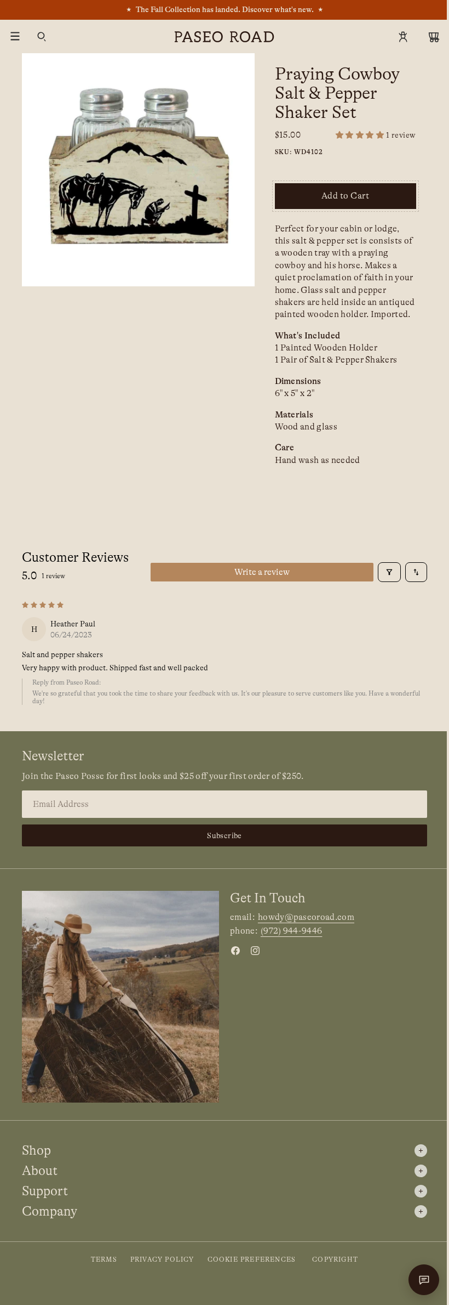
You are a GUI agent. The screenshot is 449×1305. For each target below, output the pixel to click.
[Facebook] (235, 950)
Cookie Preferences (252, 1259)
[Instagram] (255, 950)
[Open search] (41, 37)
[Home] (224, 37)
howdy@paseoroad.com (306, 917)
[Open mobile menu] (15, 37)
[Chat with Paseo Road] (423, 1279)
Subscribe (224, 835)
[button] (376, 135)
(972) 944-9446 (291, 931)
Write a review (262, 572)
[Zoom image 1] (138, 169)
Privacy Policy (162, 1259)
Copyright (335, 1259)
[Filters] (389, 572)
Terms (104, 1259)
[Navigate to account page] (403, 37)
